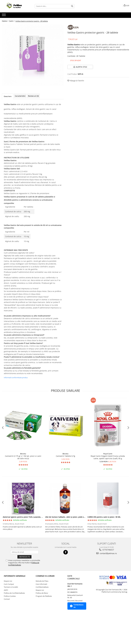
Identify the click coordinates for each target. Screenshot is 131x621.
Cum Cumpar (9, 584)
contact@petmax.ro (108, 553)
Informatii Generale (14, 576)
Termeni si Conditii (11, 587)
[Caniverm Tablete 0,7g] (65, 424)
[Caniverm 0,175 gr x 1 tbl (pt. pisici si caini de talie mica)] (23, 424)
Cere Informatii (41, 584)
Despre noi (8, 581)
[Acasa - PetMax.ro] (15, 6)
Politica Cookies (10, 596)
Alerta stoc (81, 67)
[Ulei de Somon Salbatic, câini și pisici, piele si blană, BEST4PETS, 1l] (65, 498)
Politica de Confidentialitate (14, 593)
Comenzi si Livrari (45, 576)
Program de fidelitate (44, 596)
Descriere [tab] (7, 96)
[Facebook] (65, 552)
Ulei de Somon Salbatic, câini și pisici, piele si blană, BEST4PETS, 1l (74, 517)
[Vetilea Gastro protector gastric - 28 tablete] (33, 55)
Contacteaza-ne (79, 606)
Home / (5, 21)
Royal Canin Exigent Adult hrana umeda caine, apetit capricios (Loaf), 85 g (108, 457)
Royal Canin (107, 453)
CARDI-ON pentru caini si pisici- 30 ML (104, 517)
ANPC (6, 590)
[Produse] (4, 16)
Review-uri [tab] (33, 96)
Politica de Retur (42, 593)
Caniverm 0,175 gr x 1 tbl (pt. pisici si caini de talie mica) (23, 457)
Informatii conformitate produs (16, 377)
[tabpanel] (33, 55)
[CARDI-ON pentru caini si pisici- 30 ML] (108, 498)
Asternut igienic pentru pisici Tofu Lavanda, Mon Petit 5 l (28, 517)
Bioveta (23, 453)
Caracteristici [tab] (20, 96)
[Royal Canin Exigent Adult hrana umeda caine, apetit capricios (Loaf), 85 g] (108, 424)
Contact (7, 599)
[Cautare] (72, 6)
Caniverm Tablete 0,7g (65, 456)
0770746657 (108, 549)
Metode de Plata (42, 581)
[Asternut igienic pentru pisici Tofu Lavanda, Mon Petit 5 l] (23, 498)
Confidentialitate (42, 587)
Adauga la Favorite (76, 80)
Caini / (12, 21)
